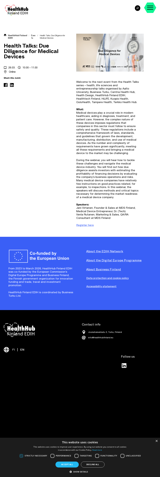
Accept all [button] (67, 464)
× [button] (156, 441)
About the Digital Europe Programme (114, 260)
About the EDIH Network (104, 251)
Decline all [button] (92, 464)
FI (13, 350)
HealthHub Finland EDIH (17, 36)
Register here (85, 225)
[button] (80, 471)
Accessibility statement (101, 286)
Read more (97, 450)
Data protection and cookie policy (107, 278)
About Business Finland (103, 269)
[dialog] (80, 457)
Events (33, 36)
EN (22, 350)
